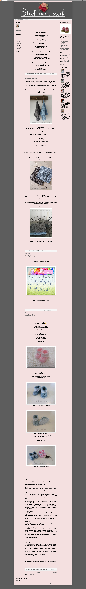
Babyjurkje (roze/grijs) (65, 60)
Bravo (38, 468)
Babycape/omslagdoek (65, 63)
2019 (18, 36)
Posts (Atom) (32, 574)
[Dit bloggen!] (50, 73)
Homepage (38, 572)
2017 (18, 40)
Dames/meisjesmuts (64, 55)
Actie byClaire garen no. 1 (33, 256)
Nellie (18, 28)
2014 (18, 45)
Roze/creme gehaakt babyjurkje (64, 42)
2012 (18, 48)
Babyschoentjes (67, 80)
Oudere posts (55, 572)
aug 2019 (18, 37)
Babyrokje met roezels (65, 61)
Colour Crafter (41, 466)
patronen (26, 19)
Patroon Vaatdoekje (31, 79)
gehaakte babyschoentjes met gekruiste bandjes (65, 49)
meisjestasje (63, 64)
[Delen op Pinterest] (53, 73)
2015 (18, 43)
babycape (66, 69)
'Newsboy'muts (63, 52)
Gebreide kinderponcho (65, 46)
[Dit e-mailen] (50, 73)
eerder (45, 335)
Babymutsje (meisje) (65, 57)
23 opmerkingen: (45, 569)
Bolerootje (63, 39)
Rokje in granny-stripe (65, 43)
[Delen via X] (51, 73)
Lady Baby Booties (30, 315)
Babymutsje (63, 58)
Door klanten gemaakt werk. (19, 19)
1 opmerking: (43, 310)
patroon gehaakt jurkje (67, 90)
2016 (18, 41)
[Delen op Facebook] (52, 73)
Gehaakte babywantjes (65, 50)
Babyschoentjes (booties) (65, 54)
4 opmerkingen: (42, 250)
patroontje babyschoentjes (67, 100)
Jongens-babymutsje (64, 45)
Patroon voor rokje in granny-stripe (67, 111)
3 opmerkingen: (45, 73)
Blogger (50, 583)
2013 (18, 47)
